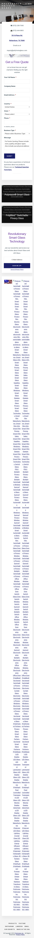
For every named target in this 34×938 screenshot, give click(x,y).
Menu (30, 4)
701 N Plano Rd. (17, 35)
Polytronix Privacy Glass (12, 6)
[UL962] (25, 910)
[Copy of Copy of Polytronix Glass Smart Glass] (17, 55)
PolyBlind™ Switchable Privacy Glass (17, 217)
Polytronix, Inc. (19, 933)
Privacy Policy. (20, 934)
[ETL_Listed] (17, 910)
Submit (9, 156)
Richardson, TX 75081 (17, 40)
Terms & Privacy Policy (17, 269)
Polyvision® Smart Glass (17, 194)
